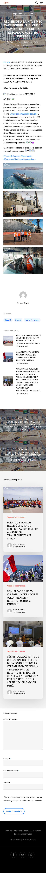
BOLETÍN (8, 320)
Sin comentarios (23, 45)
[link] (24, 114)
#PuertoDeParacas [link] (11, 156)
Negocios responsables (23, 14)
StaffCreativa (30, 839)
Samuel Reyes (15, 42)
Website (6, 782)
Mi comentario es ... (10, 719)
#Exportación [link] (26, 156)
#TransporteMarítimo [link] (12, 159)
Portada (6, 62)
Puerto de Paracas (32, 320)
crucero (18, 320)
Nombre (7, 759)
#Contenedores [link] (29, 159)
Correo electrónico (11, 770)
